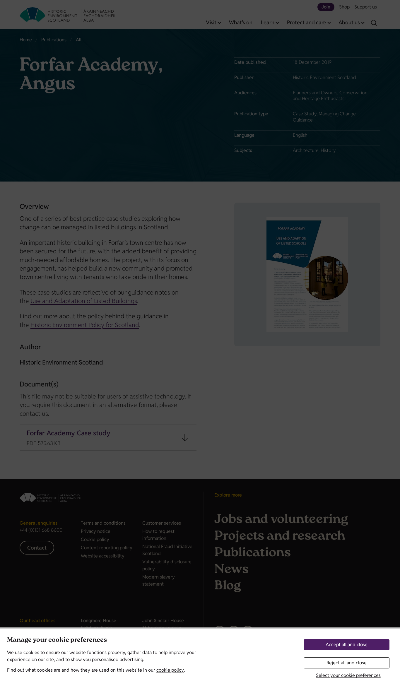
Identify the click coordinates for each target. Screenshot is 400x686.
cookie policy (170, 670)
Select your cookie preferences (348, 675)
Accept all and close (346, 644)
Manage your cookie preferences (57, 640)
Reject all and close (347, 663)
